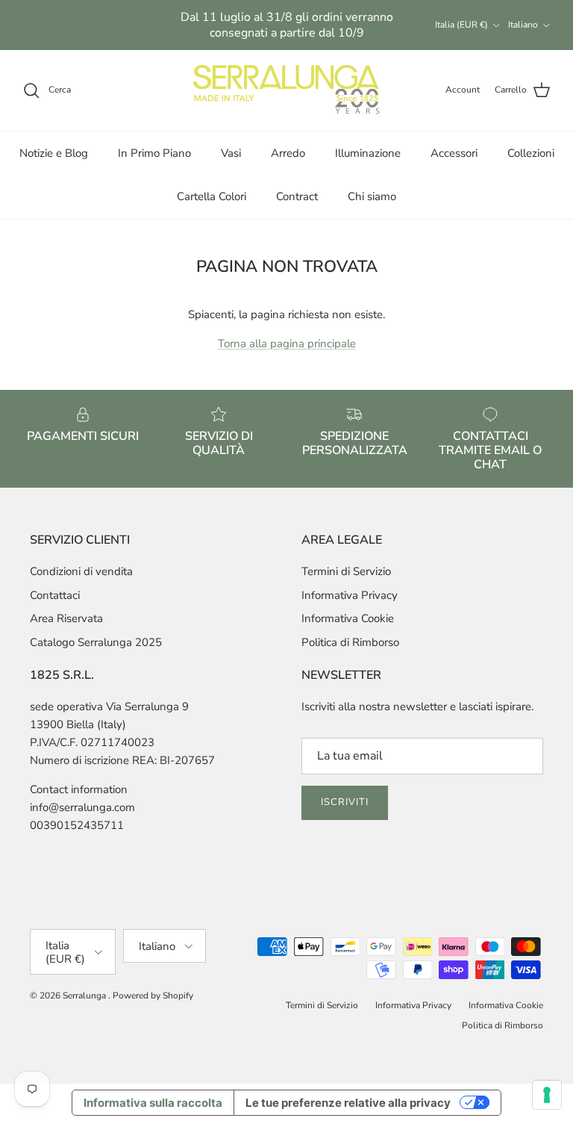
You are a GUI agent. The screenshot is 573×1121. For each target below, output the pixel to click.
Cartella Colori (211, 196)
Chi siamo (372, 196)
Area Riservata (66, 618)
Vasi (231, 153)
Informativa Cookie (347, 618)
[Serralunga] (286, 90)
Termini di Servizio (346, 571)
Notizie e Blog (53, 153)
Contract (297, 196)
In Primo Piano (154, 153)
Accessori (454, 153)
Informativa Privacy (349, 595)
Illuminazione (368, 153)
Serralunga (85, 996)
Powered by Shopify (153, 996)
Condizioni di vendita (81, 571)
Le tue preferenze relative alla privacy (348, 1103)
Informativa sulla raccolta (153, 1103)
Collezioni (530, 153)
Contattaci (55, 595)
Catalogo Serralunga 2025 (96, 642)
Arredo (288, 153)
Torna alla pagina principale (287, 343)
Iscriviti (345, 802)
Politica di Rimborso (350, 642)
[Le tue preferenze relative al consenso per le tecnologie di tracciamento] (547, 1095)
